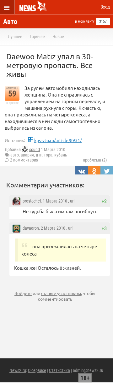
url (72, 200)
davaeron (31, 228)
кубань (60, 154)
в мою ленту (84, 21)
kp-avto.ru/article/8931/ (58, 140)
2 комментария (24, 159)
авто (14, 154)
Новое (58, 36)
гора (48, 154)
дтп (39, 154)
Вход (105, 7)
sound (34, 149)
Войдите (23, 293)
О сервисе (37, 370)
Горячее (37, 36)
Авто (10, 22)
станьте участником (61, 293)
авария (27, 154)
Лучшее (15, 36)
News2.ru (17, 370)
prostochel (32, 200)
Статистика (59, 370)
